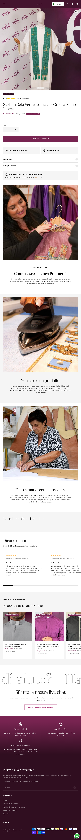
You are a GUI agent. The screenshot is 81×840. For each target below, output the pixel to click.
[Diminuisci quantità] (6, 129)
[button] (58, 4)
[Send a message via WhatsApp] (77, 836)
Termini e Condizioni (10, 810)
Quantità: (6, 125)
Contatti (6, 814)
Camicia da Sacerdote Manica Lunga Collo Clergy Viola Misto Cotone (47, 646)
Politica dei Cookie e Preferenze (14, 807)
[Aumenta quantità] (15, 129)
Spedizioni (6, 800)
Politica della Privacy (10, 804)
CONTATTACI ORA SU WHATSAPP (40, 707)
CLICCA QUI (40, 177)
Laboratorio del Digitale (10, 832)
